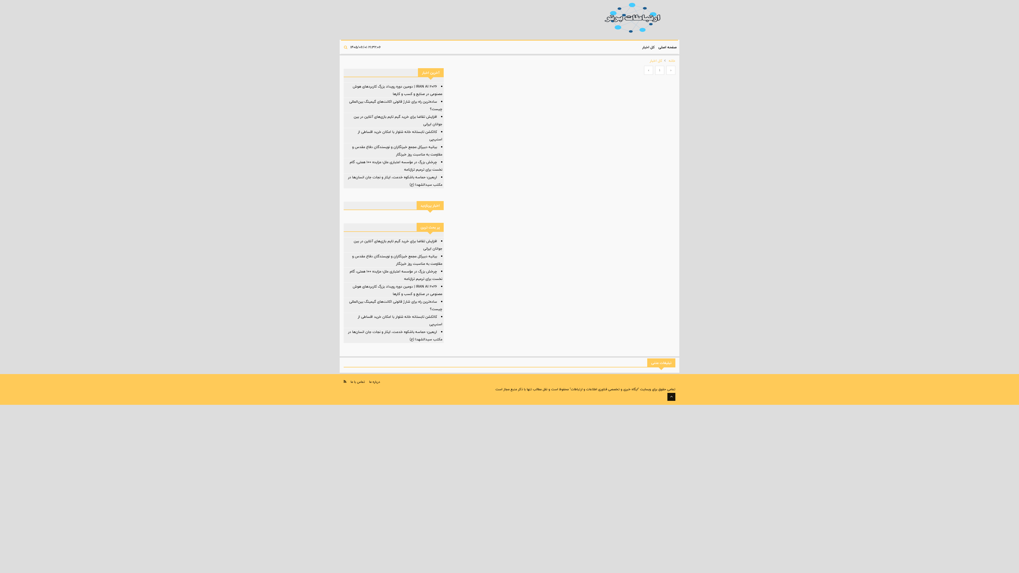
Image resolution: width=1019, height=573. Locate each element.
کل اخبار (648, 47)
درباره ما (374, 381)
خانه (672, 61)
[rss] (345, 381)
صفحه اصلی (667, 47)
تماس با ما (358, 381)
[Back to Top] (671, 397)
